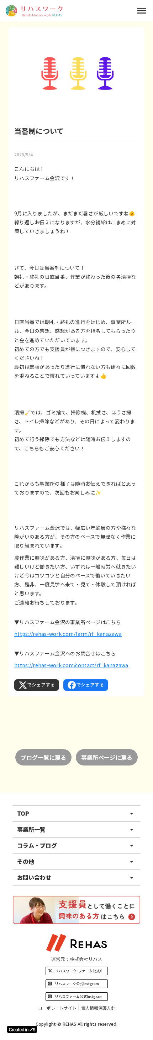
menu (141, 10)
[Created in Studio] (22, 1029)
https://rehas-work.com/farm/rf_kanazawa (68, 633)
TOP (23, 813)
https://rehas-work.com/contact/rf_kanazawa (71, 665)
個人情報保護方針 (98, 1008)
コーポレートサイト (57, 1008)
